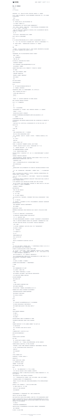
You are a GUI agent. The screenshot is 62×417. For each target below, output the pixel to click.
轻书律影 (32, 415)
